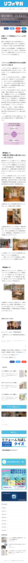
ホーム (6, 9)
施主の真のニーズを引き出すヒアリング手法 (10, 21)
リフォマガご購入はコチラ (13, 407)
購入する (13, 432)
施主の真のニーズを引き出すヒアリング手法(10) (9, 340)
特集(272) (19, 340)
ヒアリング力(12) (6, 341)
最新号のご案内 (12, 9)
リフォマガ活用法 (19, 9)
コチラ (23, 352)
